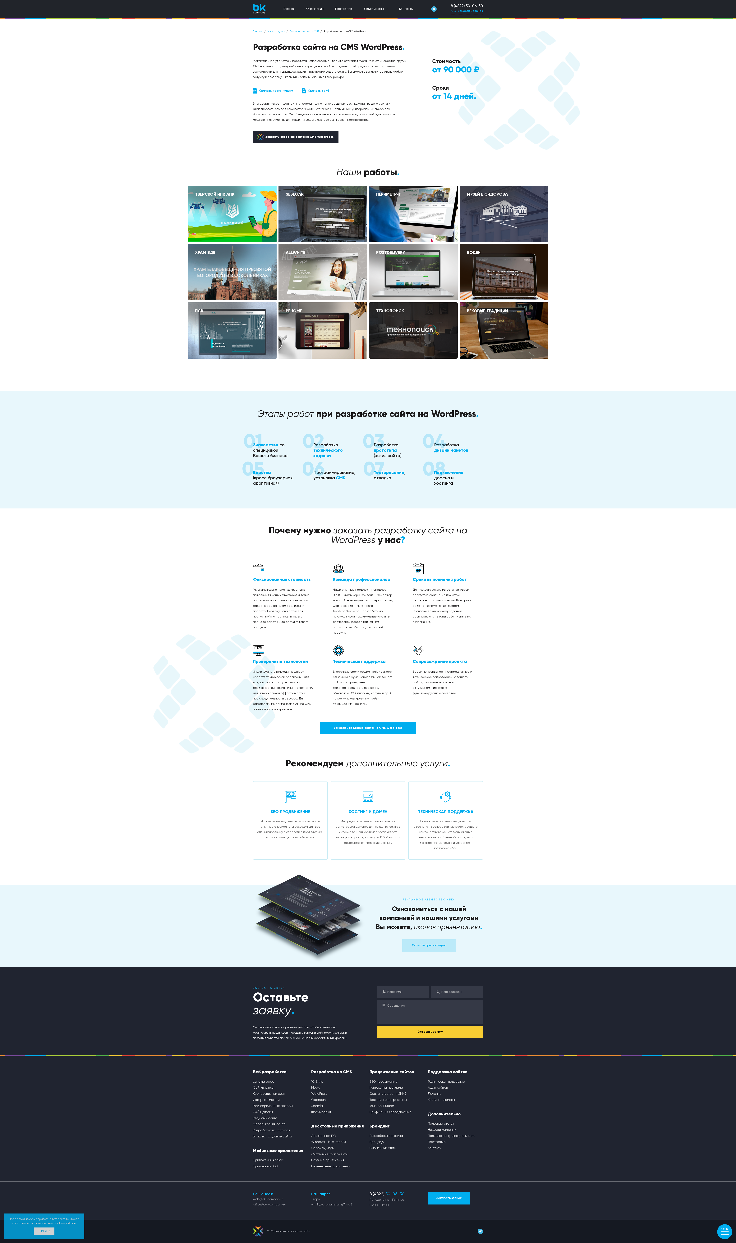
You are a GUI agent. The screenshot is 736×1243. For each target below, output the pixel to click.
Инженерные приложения (330, 1166)
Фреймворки (321, 1112)
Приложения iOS (265, 1166)
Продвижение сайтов (392, 1072)
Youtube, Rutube (382, 1106)
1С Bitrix (317, 1081)
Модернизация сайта (269, 1124)
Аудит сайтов (438, 1087)
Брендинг (380, 1126)
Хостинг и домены (441, 1100)
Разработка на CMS (331, 1072)
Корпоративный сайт (269, 1093)
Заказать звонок (470, 11)
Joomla (317, 1106)
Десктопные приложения (337, 1126)
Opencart (318, 1100)
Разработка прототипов (271, 1130)
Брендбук (377, 1142)
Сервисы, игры (322, 1148)
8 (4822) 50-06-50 (467, 6)
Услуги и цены (374, 9)
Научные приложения (327, 1160)
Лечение (435, 1093)
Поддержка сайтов (447, 1072)
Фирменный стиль (383, 1148)
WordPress (319, 1093)
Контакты (406, 9)
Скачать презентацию (276, 90)
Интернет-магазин (267, 1100)
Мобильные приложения (278, 1151)
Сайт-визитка (263, 1087)
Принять (44, 1231)
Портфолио (343, 9)
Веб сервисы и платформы (274, 1106)
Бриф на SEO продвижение (391, 1112)
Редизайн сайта (265, 1118)
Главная (289, 9)
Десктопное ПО (323, 1136)
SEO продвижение (384, 1081)
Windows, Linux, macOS (329, 1142)
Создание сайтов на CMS (304, 31)
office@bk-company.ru (269, 1204)
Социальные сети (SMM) (388, 1093)
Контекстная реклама (386, 1087)
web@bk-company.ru (268, 1199)
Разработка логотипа (386, 1136)
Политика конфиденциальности (451, 1136)
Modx (315, 1087)
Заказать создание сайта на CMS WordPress (299, 137)
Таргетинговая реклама (388, 1100)
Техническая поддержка (446, 1081)
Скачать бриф (318, 90)
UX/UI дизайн (263, 1112)
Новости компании (442, 1129)
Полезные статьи (441, 1123)
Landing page (263, 1081)
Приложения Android (268, 1160)
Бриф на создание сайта (272, 1136)
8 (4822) (387, 1194)
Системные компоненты (329, 1154)
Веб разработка (270, 1072)
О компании (315, 9)
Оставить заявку (430, 1031)
